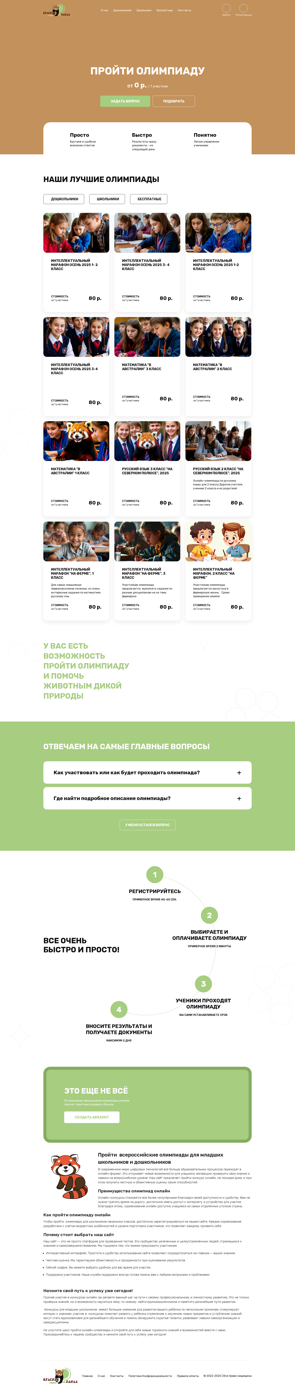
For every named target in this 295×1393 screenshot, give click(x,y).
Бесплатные (165, 10)
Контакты (184, 10)
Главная (87, 1376)
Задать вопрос (125, 101)
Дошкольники (122, 10)
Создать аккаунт (92, 1117)
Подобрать (174, 101)
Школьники (144, 10)
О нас (104, 10)
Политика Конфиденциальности (150, 1376)
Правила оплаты (188, 1376)
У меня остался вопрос (147, 825)
